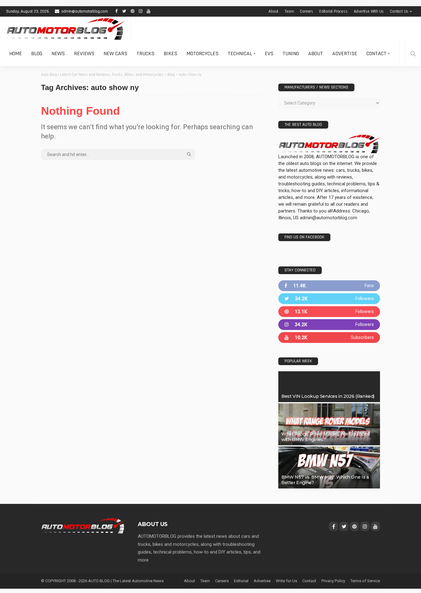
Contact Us (399, 11)
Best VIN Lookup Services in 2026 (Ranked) (327, 396)
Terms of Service (365, 581)
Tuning (291, 53)
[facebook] (329, 285)
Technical (240, 53)
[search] (413, 53)
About (273, 11)
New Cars (115, 53)
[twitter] (329, 298)
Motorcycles (202, 53)
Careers (306, 11)
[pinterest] (329, 311)
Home (15, 53)
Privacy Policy (333, 581)
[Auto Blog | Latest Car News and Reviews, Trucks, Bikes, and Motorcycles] (83, 525)
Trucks (145, 53)
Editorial (241, 581)
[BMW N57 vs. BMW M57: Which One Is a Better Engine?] (329, 467)
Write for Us (286, 581)
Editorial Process (333, 11)
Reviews (84, 53)
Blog (36, 53)
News (58, 53)
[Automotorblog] (65, 29)
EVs (269, 53)
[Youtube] (329, 337)
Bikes (170, 53)
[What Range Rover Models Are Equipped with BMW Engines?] (329, 424)
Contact (376, 53)
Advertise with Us (369, 11)
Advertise (344, 53)
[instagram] (329, 324)
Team (289, 11)
